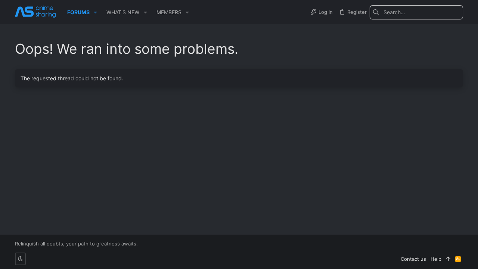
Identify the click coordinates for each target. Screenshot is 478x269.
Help (436, 259)
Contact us (413, 259)
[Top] (448, 259)
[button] (95, 12)
